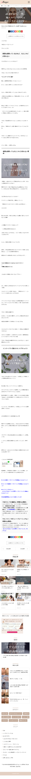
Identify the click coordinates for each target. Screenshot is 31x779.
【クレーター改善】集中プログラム (11, 749)
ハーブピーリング (13, 720)
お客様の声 (26, 713)
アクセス (5, 755)
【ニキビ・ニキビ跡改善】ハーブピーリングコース (14, 752)
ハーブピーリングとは (8, 733)
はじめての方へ (6, 736)
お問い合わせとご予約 (8, 757)
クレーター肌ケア (16, 717)
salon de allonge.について (15, 713)
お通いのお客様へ (6, 717)
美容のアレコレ (23, 720)
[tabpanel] (15, 650)
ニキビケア (4, 720)
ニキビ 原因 (3, 22)
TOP (4, 730)
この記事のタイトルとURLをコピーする (15, 36)
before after (4, 713)
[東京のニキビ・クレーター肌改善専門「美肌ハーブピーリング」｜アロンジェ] (4, 2)
